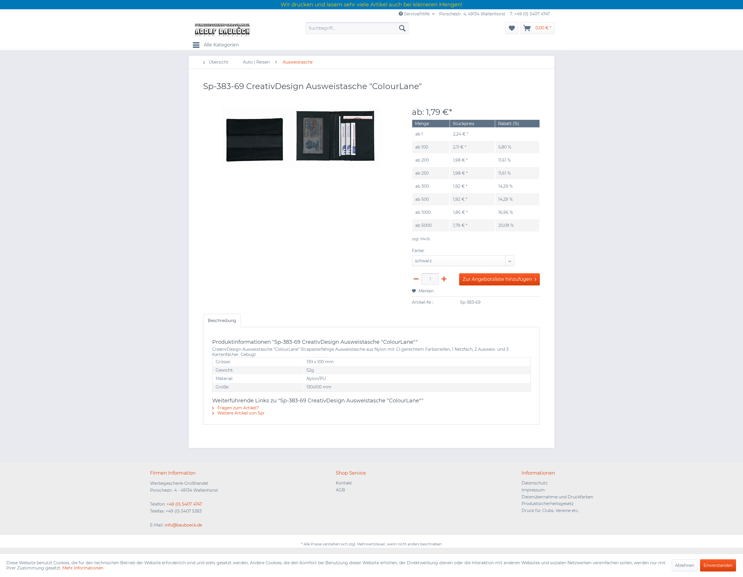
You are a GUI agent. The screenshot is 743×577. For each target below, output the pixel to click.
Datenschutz (534, 483)
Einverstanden (718, 565)
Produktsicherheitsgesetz (548, 503)
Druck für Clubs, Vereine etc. (550, 510)
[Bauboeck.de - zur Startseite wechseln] (222, 29)
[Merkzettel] (512, 28)
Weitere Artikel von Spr (240, 413)
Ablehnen (684, 565)
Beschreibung (222, 320)
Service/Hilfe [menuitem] (417, 14)
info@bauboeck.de (183, 525)
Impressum (533, 490)
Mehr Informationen (82, 568)
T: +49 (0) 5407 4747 (530, 14)
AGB (340, 490)
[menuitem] (357, 28)
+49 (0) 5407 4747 (184, 504)
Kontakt (344, 483)
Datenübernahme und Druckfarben (557, 497)
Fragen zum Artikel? (237, 407)
